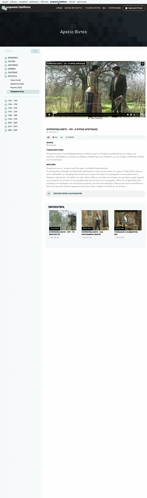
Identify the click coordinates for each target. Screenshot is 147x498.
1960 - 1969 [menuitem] (12, 108)
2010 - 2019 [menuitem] (12, 127)
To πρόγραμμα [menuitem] (114, 8)
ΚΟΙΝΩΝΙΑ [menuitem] (12, 69)
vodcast (72, 2)
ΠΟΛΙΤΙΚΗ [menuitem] (11, 62)
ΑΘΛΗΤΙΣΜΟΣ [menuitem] (13, 65)
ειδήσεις (13, 2)
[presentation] (95, 193)
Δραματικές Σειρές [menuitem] (17, 84)
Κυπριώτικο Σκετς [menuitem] (17, 92)
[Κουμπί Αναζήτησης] (35, 51)
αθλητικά (44, 2)
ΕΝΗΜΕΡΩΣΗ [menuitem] (13, 58)
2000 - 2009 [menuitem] (12, 123)
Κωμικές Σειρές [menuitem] (16, 88)
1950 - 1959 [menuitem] (12, 105)
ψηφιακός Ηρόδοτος (58, 2)
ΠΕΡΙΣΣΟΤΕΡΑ (56, 207)
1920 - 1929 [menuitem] (12, 101)
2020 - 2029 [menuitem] (12, 130)
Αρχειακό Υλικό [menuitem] (135, 8)
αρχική (5, 2)
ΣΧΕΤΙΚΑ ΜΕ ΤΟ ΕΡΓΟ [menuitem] (73, 8)
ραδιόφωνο (34, 2)
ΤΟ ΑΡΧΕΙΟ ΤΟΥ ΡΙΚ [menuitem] (93, 8)
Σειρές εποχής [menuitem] (16, 80)
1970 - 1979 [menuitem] (12, 112)
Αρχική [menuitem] (59, 8)
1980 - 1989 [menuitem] (12, 116)
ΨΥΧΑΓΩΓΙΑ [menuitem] (12, 76)
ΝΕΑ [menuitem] (104, 8)
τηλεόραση (23, 2)
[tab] (95, 193)
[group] (23, 86)
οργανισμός (81, 2)
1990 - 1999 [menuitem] (12, 119)
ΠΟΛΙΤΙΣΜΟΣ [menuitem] (12, 73)
